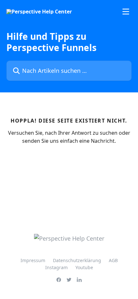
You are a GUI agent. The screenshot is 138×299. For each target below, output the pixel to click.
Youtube (84, 267)
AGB (113, 260)
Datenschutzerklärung (77, 260)
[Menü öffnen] (126, 11)
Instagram (56, 267)
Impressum (33, 260)
